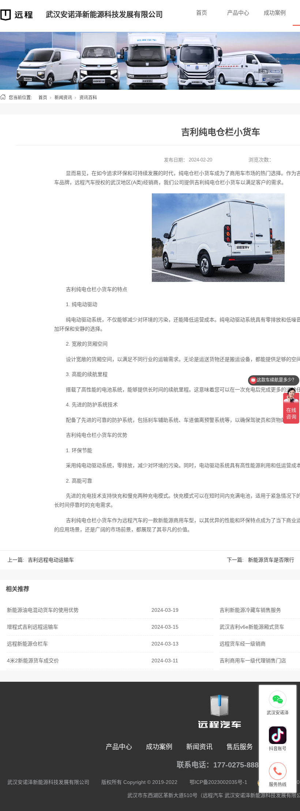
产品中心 (238, 13)
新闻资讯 (63, 97)
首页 (201, 13)
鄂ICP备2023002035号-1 (218, 782)
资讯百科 (88, 97)
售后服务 (239, 747)
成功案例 (275, 13)
